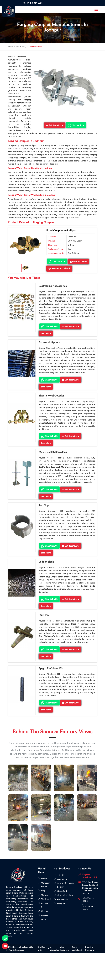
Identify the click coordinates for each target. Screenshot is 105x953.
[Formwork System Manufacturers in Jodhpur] (21, 363)
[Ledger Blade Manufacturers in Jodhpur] (21, 583)
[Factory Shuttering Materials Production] (41, 778)
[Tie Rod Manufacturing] (41, 837)
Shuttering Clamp (65, 895)
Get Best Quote (79, 262)
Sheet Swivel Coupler (51, 395)
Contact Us (45, 905)
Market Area (44, 917)
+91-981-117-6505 (34, 3)
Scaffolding (21, 46)
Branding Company (89, 948)
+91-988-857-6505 (89, 908)
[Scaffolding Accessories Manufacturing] (18, 807)
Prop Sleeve (62, 900)
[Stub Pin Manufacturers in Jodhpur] (21, 636)
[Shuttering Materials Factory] (64, 807)
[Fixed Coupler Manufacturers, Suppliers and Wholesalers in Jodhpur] (25, 245)
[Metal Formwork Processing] (87, 778)
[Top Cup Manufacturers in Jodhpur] (21, 526)
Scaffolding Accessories (53, 286)
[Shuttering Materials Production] (87, 807)
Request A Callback (60, 268)
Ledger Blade (46, 561)
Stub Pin (44, 615)
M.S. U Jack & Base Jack (53, 452)
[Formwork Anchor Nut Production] (64, 778)
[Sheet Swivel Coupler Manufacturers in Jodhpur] (21, 417)
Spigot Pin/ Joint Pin (51, 668)
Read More (46, 333)
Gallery (44, 895)
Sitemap (45, 911)
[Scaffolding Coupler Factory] (41, 807)
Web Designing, (64, 948)
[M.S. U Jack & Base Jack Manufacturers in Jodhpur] (21, 473)
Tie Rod (61, 875)
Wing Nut (61, 904)
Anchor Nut (62, 879)
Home (10, 46)
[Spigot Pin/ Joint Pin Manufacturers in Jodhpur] (21, 689)
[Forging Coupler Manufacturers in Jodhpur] (65, 87)
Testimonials (46, 899)
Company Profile (45, 885)
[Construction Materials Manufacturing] (18, 778)
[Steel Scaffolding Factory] (18, 837)
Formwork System (49, 342)
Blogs (43, 891)
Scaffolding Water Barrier (66, 885)
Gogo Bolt (62, 891)
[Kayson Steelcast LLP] (8, 11)
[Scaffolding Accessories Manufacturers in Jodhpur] (21, 307)
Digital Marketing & (76, 948)
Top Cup (44, 505)
